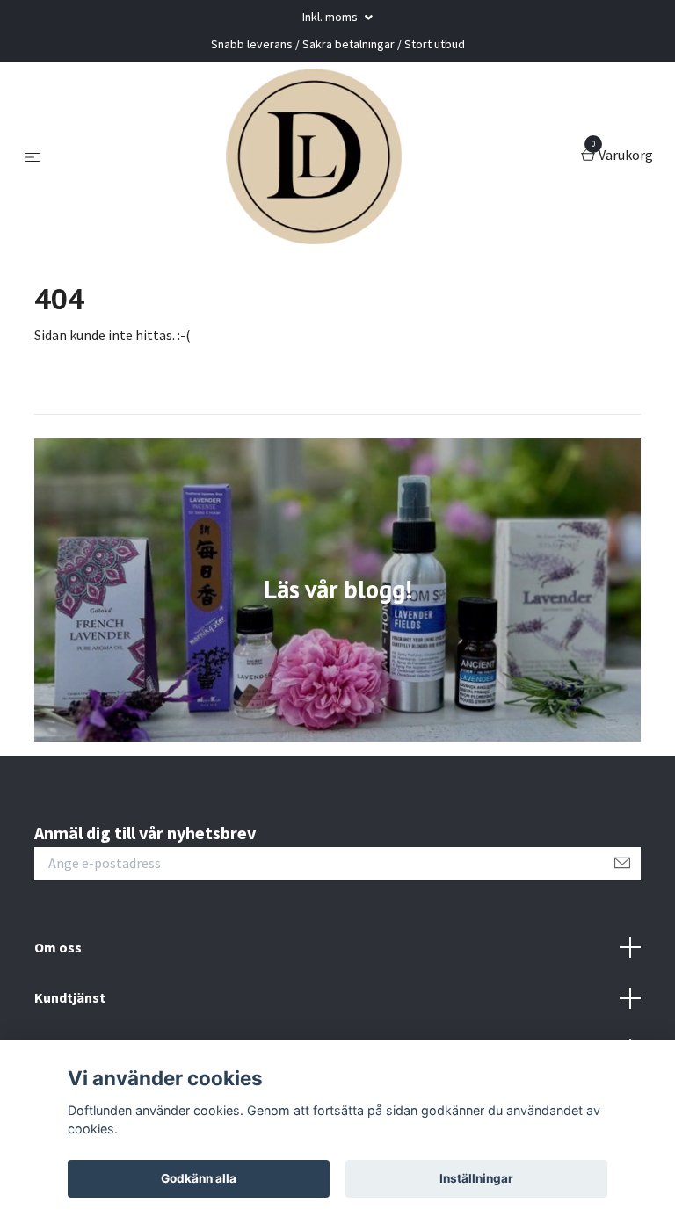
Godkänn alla (198, 1178)
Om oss (58, 947)
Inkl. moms (331, 17)
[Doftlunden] (314, 156)
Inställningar (476, 1178)
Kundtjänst (69, 997)
